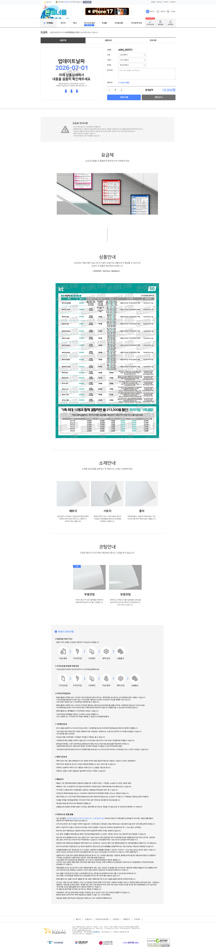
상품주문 (63, 40)
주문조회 (165, 2)
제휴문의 (126, 919)
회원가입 (159, 2)
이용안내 (162, 11)
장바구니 (152, 11)
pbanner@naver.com (84, 930)
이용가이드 (48, 2)
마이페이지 (173, 2)
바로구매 (124, 97)
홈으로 (78, 919)
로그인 (153, 2)
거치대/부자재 (136, 23)
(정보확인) (96, 932)
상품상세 (108, 40)
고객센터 (172, 11)
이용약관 (115, 919)
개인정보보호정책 (101, 919)
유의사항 (153, 40)
